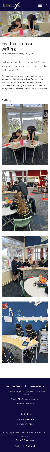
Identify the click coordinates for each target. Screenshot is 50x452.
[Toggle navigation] (40, 5)
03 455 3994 (28, 403)
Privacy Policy (24, 436)
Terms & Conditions (25, 440)
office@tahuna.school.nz (28, 399)
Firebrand (30, 446)
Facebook (29, 419)
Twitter (30, 423)
